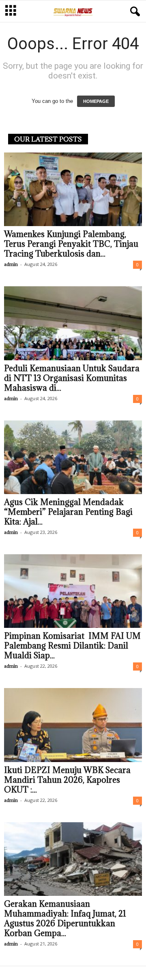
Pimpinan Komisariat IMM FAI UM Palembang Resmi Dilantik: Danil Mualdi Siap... (72, 646)
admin (11, 264)
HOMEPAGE (96, 101)
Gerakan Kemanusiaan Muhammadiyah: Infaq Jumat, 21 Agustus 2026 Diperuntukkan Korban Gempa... (65, 919)
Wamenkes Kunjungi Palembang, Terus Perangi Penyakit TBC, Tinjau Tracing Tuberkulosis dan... (71, 244)
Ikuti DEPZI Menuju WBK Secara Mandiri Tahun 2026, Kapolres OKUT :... (67, 780)
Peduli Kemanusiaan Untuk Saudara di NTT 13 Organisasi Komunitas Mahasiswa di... (72, 378)
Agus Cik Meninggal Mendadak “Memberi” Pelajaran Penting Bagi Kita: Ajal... (68, 512)
